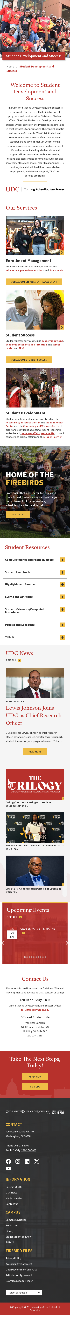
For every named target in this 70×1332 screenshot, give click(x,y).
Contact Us (12, 1204)
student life (47, 433)
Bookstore (12, 1225)
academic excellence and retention (26, 344)
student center (53, 437)
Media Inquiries (14, 1198)
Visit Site (17, 514)
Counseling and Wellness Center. (41, 426)
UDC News (11, 1192)
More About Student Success (29, 360)
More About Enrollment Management (34, 282)
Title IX (10, 1242)
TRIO (21, 348)
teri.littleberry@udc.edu (35, 1010)
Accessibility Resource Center (23, 422)
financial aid (56, 270)
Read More (35, 751)
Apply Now (35, 1076)
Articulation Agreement (19, 1275)
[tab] (25, 957)
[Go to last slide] (3, 942)
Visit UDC (35, 1086)
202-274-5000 (21, 1145)
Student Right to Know (18, 1237)
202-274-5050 (28, 1150)
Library (10, 1231)
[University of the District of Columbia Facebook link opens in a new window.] (8, 1161)
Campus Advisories (16, 1220)
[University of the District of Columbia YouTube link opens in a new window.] (8, 1168)
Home (10, 66)
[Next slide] (67, 942)
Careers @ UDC (14, 1187)
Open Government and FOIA (21, 1269)
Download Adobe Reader (19, 1281)
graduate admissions (32, 270)
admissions (12, 270)
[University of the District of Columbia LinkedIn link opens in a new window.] (27, 1161)
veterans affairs (30, 433)
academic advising (52, 341)
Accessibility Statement (19, 1264)
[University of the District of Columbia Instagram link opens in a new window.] (17, 1161)
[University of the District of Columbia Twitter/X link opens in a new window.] (36, 1161)
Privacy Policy (13, 1258)
